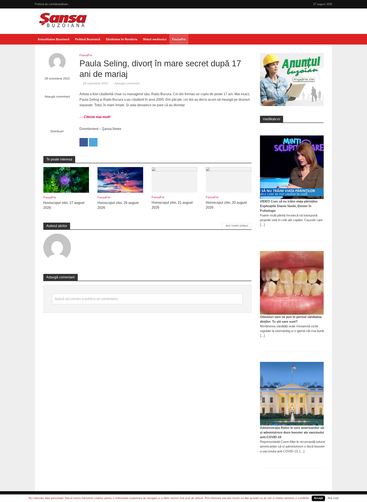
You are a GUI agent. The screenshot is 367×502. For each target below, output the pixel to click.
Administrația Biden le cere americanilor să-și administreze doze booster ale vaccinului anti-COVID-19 (292, 432)
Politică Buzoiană (87, 39)
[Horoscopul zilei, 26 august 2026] (120, 179)
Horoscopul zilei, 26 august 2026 (117, 205)
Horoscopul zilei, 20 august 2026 (226, 205)
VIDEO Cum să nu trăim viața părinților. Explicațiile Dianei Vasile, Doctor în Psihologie (289, 205)
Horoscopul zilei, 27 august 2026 (63, 205)
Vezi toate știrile (236, 226)
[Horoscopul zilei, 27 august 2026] (66, 179)
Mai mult (333, 498)
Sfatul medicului (155, 39)
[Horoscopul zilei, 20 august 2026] (228, 179)
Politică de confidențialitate (51, 4)
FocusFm (179, 39)
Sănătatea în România (121, 39)
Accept (318, 498)
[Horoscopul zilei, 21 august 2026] (174, 179)
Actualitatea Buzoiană (53, 39)
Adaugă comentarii (57, 96)
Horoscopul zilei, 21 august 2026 (172, 205)
